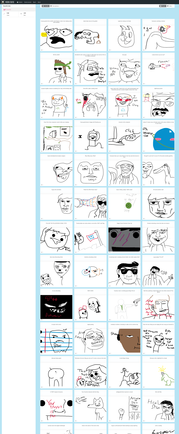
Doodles (47, 6)
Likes (170, 6)
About (39, 2)
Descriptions (55, 6)
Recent (164, 6)
